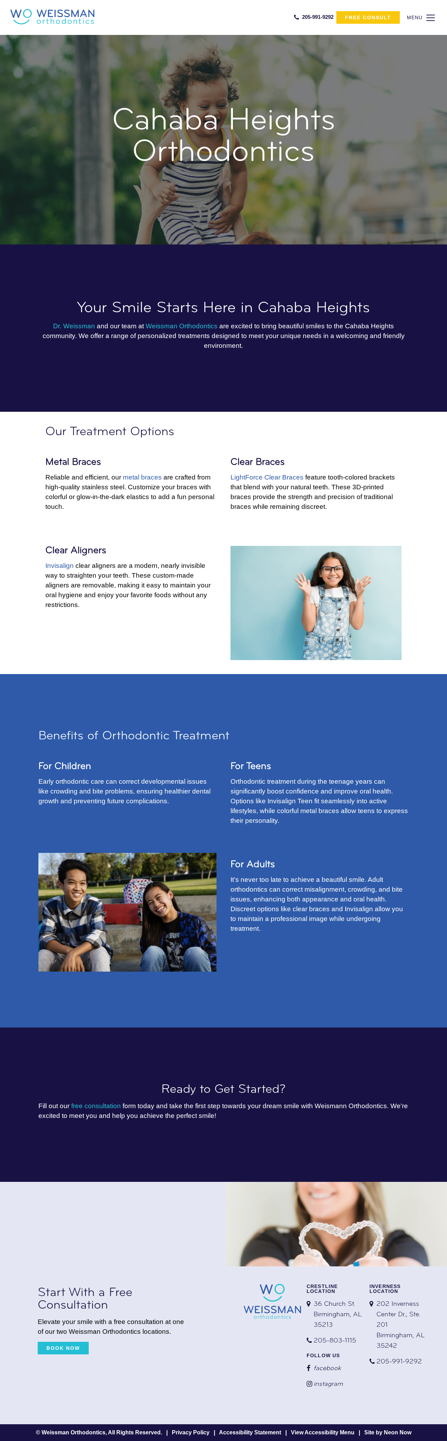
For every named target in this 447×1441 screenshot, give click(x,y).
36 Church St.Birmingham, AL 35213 (338, 1315)
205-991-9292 (317, 17)
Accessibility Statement (250, 1432)
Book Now (63, 1348)
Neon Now (397, 1432)
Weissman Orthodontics (182, 326)
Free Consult (368, 17)
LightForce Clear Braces (266, 477)
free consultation (96, 1106)
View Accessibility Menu (322, 1432)
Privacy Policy (191, 1432)
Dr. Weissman (74, 326)
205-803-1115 (335, 1341)
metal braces (142, 477)
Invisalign (59, 565)
